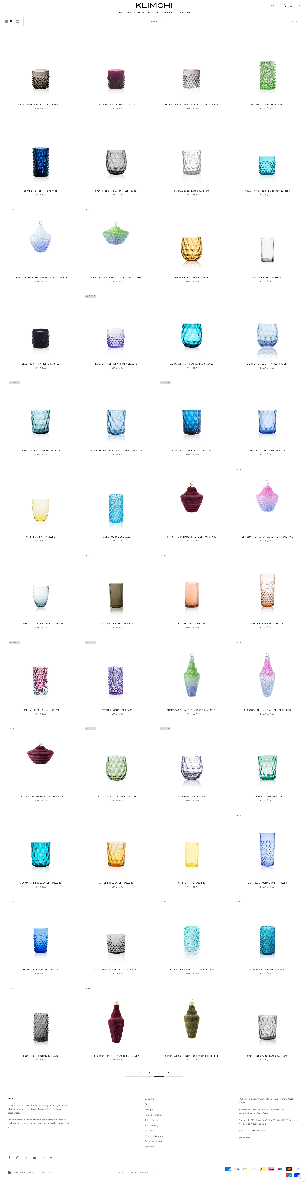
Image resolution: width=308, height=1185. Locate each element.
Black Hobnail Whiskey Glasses (41, 363)
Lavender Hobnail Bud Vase (116, 710)
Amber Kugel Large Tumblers (116, 882)
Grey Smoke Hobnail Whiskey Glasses (116, 969)
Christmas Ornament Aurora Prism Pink (267, 710)
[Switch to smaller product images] (11, 21)
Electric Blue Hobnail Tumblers (40, 969)
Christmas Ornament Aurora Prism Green (192, 710)
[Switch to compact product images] (17, 21)
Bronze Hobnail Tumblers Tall (267, 623)
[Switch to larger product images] (6, 21)
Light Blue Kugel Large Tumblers (267, 450)
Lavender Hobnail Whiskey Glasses (116, 363)
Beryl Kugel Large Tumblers (267, 796)
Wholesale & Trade (154, 1136)
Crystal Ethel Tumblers (267, 277)
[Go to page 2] (130, 1072)
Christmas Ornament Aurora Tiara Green (116, 277)
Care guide (150, 1130)
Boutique (185, 12)
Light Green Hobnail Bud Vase (267, 104)
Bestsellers (145, 12)
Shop (120, 12)
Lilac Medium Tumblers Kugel (192, 796)
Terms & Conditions (154, 1114)
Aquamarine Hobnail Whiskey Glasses (267, 191)
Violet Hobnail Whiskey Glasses (116, 104)
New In (131, 12)
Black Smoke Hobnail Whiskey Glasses (41, 104)
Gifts (158, 12)
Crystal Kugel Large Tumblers (192, 191)
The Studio (170, 12)
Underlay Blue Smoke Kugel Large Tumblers (116, 450)
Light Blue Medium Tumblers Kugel (267, 363)
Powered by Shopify (147, 1172)
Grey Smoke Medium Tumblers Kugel (116, 191)
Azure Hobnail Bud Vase (116, 537)
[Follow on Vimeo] (51, 1157)
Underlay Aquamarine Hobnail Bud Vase (191, 969)
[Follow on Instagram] (17, 1157)
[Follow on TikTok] (42, 1157)
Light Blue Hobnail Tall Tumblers (267, 882)
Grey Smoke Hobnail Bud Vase (40, 1056)
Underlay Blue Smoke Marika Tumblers (40, 623)
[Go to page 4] (178, 1072)
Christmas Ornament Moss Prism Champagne (192, 1056)
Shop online (244, 1137)
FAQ (147, 1104)
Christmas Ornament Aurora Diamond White (40, 277)
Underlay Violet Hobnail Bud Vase (40, 710)
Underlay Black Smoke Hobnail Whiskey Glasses (192, 104)
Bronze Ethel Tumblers (191, 623)
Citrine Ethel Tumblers (191, 882)
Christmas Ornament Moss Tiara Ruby (40, 796)
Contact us (150, 1098)
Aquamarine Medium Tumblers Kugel (191, 363)
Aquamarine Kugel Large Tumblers (40, 882)
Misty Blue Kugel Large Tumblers (40, 450)
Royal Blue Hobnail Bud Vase (41, 191)
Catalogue (149, 1146)
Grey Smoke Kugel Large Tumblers (267, 1056)
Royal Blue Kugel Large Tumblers (191, 450)
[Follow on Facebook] (9, 1157)
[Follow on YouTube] (34, 1157)
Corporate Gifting (153, 1141)
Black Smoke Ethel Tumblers (116, 623)
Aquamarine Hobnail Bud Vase (267, 969)
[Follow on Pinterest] (26, 1157)
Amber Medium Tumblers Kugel (192, 277)
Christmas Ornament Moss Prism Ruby (116, 1056)
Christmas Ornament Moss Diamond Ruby (191, 537)
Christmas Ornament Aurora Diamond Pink (267, 537)
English (46, 1172)
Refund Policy (151, 1120)
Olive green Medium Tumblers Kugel (116, 796)
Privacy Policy (151, 1125)
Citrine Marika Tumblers (40, 537)
